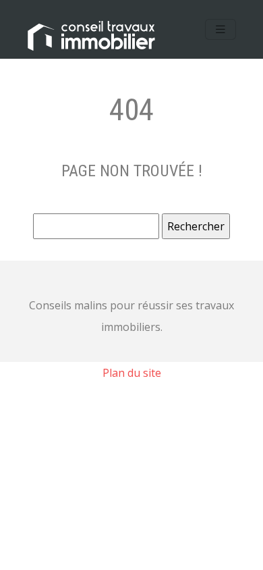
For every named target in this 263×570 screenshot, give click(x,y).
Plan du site (132, 372)
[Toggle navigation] (220, 29)
